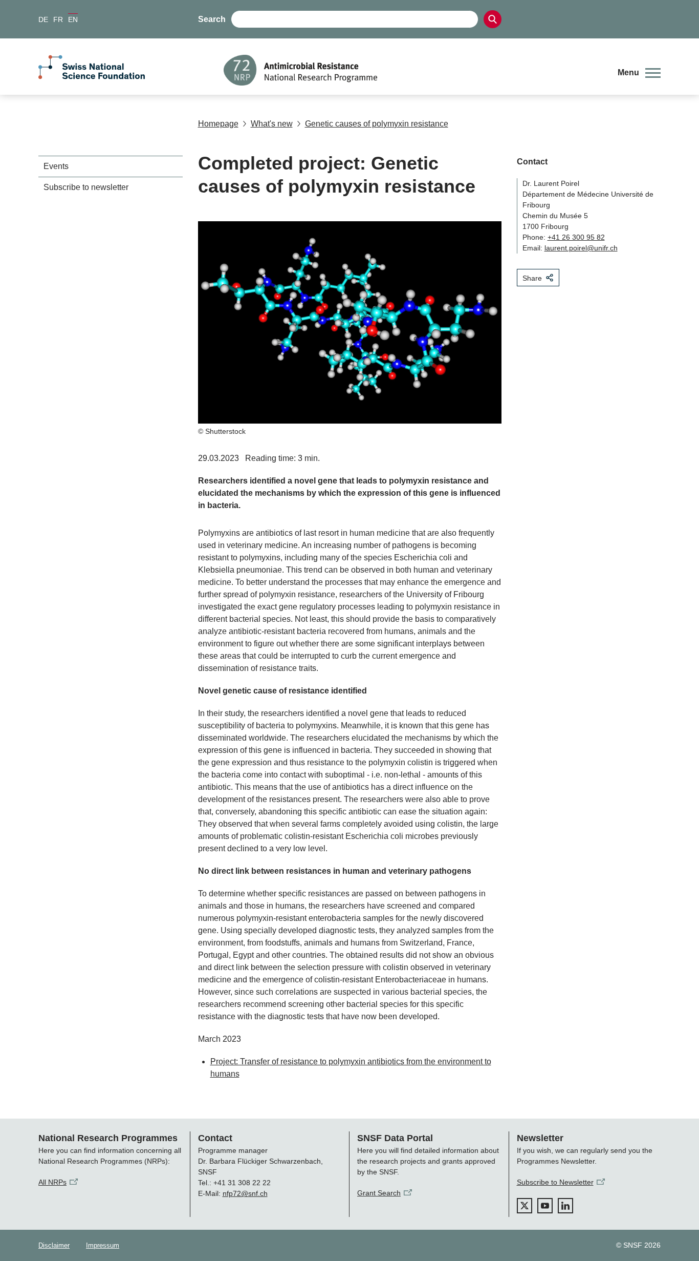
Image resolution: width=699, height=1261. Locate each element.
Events (56, 166)
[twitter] (524, 1205)
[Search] (492, 19)
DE (43, 19)
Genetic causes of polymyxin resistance (376, 123)
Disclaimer (54, 1245)
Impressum (102, 1245)
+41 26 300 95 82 (576, 237)
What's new (272, 123)
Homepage (218, 123)
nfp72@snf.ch (245, 1193)
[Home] (413, 70)
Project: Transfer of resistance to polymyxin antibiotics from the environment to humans (350, 1067)
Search (212, 19)
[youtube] (545, 1205)
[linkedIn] (565, 1205)
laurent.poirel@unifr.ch (581, 248)
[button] (639, 73)
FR (58, 19)
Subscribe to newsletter (85, 187)
